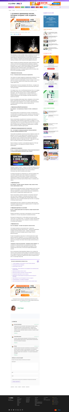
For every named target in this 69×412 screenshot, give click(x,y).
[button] (11, 34)
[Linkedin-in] (58, 0)
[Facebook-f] (53, 0)
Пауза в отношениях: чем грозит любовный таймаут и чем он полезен (53, 44)
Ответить (15, 333)
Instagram (21, 301)
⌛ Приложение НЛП (55, 402)
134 (53, 125)
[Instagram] (57, 0)
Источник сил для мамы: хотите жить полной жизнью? (53, 115)
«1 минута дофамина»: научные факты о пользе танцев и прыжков (24, 263)
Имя (12, 372)
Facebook (25, 301)
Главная (10, 10)
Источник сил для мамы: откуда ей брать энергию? (53, 124)
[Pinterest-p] (60, 0)
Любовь (13, 10)
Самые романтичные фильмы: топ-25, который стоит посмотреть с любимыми (53, 48)
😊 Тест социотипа (55, 401)
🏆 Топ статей (55, 397)
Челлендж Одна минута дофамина (18, 264)
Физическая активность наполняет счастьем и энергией (22, 272)
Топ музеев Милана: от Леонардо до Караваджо (21, 279)
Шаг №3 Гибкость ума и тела (17, 266)
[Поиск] (60, 7)
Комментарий (14, 361)
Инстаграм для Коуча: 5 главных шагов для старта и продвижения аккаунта (52, 33)
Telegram (28, 301)
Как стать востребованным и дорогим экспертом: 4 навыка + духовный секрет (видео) (52, 41)
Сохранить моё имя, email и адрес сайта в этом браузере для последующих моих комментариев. (24, 379)
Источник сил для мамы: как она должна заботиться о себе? (52, 111)
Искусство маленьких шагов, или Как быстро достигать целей (53, 131)
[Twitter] (55, 0)
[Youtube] (52, 0)
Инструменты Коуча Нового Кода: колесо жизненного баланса (52, 36)
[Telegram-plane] (56, 0)
